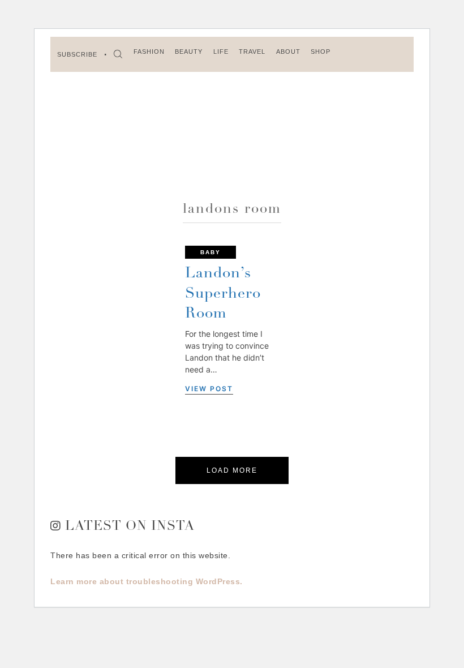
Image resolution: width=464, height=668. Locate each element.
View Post (209, 388)
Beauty (189, 51)
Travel (252, 51)
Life (221, 51)
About (288, 51)
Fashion (149, 51)
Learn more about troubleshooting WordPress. (146, 581)
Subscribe (77, 54)
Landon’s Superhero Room (223, 294)
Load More (232, 470)
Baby (210, 252)
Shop (320, 51)
